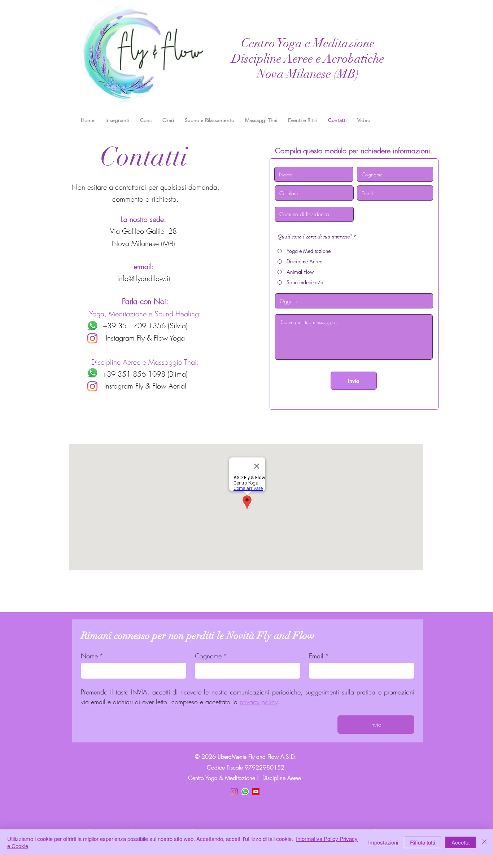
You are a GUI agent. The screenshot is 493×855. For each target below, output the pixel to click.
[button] (146, 120)
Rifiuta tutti (422, 842)
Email (319, 656)
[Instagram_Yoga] (92, 338)
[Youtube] (255, 791)
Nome (92, 656)
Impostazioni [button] (383, 842)
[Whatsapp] (92, 325)
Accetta (460, 842)
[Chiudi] (484, 842)
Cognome (211, 656)
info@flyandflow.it (143, 278)
